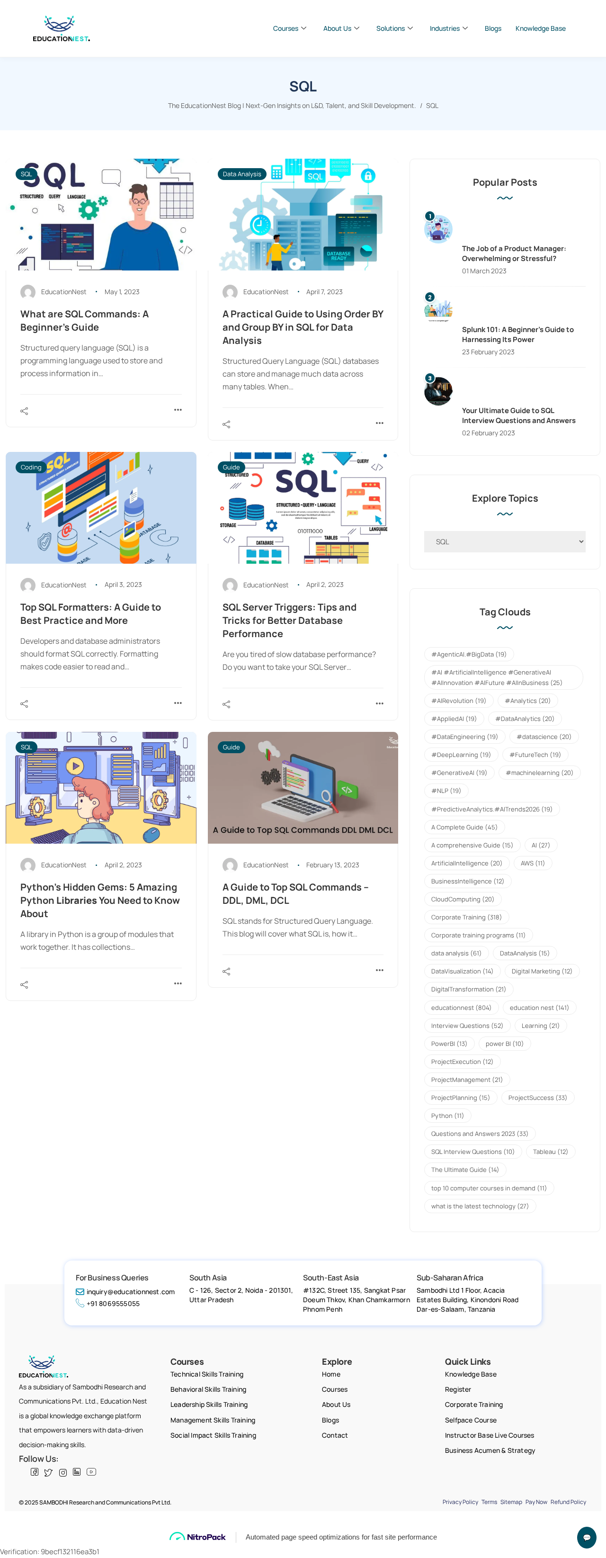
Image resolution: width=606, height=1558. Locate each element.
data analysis (456, 953)
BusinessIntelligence (468, 881)
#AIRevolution (459, 700)
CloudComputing (463, 899)
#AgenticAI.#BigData (469, 654)
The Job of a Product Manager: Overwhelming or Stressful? (514, 253)
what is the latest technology (480, 1206)
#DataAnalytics (525, 718)
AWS (533, 863)
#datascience (544, 736)
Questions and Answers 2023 (480, 1133)
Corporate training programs (478, 935)
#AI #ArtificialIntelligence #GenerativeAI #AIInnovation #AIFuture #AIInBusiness (497, 677)
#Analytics (528, 700)
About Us (337, 28)
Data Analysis (242, 174)
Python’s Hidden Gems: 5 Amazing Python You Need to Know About (100, 900)
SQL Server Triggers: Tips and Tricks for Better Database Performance (289, 620)
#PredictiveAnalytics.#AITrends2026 (492, 809)
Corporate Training (466, 917)
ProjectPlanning (460, 1097)
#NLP (446, 790)
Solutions (390, 28)
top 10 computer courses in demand (489, 1188)
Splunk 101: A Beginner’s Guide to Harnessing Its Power (518, 334)
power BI (505, 1043)
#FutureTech (535, 754)
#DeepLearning (461, 754)
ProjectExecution (462, 1061)
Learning (541, 1025)
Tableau (551, 1151)
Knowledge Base (541, 28)
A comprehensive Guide (472, 845)
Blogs (493, 28)
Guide (231, 467)
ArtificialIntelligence (467, 863)
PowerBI (449, 1043)
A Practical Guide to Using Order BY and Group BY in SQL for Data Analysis (303, 327)
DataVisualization (462, 971)
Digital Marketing (542, 971)
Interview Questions (467, 1025)
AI (541, 845)
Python (447, 1115)
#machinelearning (540, 772)
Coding (31, 467)
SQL (26, 174)
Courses (285, 28)
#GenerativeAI (459, 772)
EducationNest (64, 291)
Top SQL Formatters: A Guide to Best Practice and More (90, 614)
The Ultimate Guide (465, 1169)
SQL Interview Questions (473, 1151)
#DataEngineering (465, 736)
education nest (540, 1007)
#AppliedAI (454, 718)
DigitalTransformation (469, 989)
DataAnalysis (525, 953)
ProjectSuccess (538, 1097)
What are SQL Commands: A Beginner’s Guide (84, 320)
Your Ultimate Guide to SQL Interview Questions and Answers (519, 415)
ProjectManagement (467, 1079)
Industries (445, 28)
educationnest (461, 1007)
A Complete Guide (464, 827)
